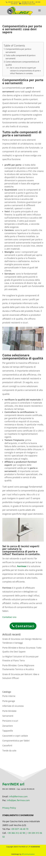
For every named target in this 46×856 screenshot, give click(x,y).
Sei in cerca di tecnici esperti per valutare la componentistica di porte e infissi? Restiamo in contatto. (25, 70)
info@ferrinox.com (18, 796)
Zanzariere (7, 725)
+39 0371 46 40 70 (19, 829)
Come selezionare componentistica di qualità (22, 63)
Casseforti (7, 745)
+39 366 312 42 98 (16, 832)
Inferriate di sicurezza (13, 705)
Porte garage (8, 701)
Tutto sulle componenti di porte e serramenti (20, 57)
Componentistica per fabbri (16, 740)
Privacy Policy (9, 807)
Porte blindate (9, 710)
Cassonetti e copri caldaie (15, 735)
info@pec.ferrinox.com (18, 800)
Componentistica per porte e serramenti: (18, 50)
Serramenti (7, 715)
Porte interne (8, 696)
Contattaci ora (9, 617)
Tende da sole (9, 750)
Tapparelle (7, 730)
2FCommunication (28, 854)
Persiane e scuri (10, 720)
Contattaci (24, 626)
